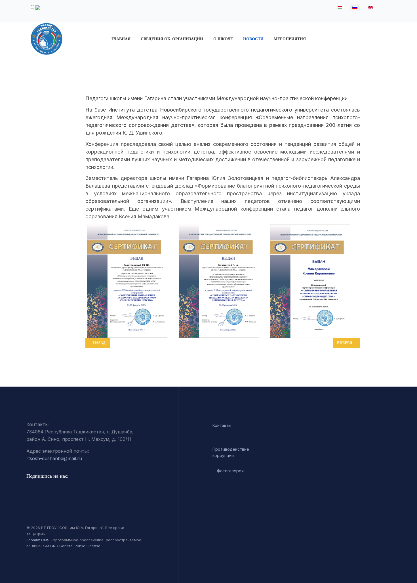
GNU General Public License (75, 546)
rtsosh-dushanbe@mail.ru (54, 458)
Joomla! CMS (37, 540)
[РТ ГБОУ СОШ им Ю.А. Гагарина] (69, 39)
